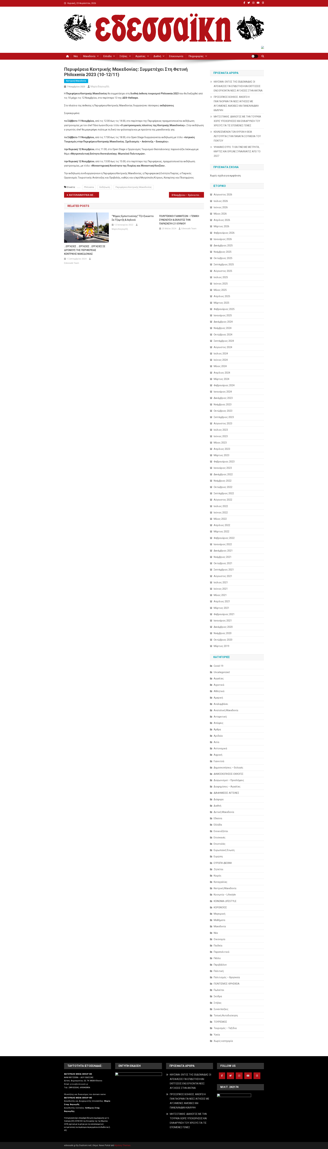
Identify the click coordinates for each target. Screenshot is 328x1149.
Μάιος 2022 (220, 518)
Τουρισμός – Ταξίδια (225, 1028)
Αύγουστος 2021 (223, 576)
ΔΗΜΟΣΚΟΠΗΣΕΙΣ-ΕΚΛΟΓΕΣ (228, 774)
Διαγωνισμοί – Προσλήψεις (229, 780)
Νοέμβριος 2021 (222, 557)
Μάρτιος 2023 (221, 455)
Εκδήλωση (104, 187)
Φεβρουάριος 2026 (224, 232)
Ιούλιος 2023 (221, 429)
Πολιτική (219, 971)
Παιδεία (218, 945)
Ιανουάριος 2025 (223, 315)
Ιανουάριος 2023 (223, 468)
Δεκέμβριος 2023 (223, 398)
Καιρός (217, 875)
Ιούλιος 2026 (221, 201)
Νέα (76, 56)
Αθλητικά (219, 691)
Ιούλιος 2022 (221, 506)
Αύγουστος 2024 (223, 347)
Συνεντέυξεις (221, 1009)
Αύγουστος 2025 (223, 271)
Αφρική (218, 754)
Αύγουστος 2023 (223, 423)
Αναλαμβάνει (221, 704)
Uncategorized (222, 672)
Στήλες (123, 56)
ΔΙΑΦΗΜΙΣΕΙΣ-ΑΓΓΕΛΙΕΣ (226, 793)
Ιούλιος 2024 (221, 353)
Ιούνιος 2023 (221, 436)
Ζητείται (218, 869)
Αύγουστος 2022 (223, 499)
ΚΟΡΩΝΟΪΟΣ (220, 907)
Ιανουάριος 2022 (223, 544)
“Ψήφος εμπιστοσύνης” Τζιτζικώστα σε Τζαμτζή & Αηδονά (133, 218)
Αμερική (218, 697)
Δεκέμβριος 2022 (223, 474)
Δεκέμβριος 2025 (223, 245)
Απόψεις (218, 723)
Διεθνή (157, 56)
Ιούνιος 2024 (221, 359)
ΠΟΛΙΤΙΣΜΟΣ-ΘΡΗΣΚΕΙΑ (227, 983)
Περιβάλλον (220, 964)
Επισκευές (220, 837)
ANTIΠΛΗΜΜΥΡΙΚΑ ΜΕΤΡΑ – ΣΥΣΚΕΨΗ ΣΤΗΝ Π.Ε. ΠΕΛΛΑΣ (84, 195)
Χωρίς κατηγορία (223, 1041)
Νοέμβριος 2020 (222, 633)
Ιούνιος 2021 (221, 588)
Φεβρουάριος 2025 (224, 309)
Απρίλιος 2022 (222, 525)
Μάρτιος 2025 (221, 302)
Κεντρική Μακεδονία (76, 81)
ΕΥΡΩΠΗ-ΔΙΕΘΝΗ (223, 863)
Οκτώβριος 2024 (223, 334)
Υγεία (217, 1034)
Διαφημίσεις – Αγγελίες (227, 786)
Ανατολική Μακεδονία (226, 710)
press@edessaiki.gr (79, 1084)
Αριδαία (218, 735)
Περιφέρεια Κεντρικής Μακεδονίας (133, 187)
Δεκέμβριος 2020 (223, 627)
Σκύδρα (218, 996)
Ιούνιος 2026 (221, 207)
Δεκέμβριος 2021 (223, 550)
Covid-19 (218, 666)
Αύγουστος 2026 (223, 194)
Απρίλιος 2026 (222, 220)
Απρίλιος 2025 (222, 296)
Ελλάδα (107, 56)
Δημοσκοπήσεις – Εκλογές (228, 767)
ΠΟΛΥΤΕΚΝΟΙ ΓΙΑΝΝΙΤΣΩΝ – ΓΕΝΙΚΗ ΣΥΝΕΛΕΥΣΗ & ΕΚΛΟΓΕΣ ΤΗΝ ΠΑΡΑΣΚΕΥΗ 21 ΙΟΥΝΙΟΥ (179, 220)
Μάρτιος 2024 (221, 379)
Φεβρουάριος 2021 (224, 614)
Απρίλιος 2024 (222, 372)
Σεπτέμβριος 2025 (224, 264)
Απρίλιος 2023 (222, 449)
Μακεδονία (89, 56)
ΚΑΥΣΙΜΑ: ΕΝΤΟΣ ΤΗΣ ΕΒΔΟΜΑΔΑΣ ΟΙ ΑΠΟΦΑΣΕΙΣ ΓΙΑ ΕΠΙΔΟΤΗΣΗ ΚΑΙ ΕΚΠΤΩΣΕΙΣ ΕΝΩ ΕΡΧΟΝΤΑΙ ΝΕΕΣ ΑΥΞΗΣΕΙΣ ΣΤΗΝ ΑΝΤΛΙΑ (238, 86)
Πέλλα (217, 958)
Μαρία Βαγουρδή (100, 86)
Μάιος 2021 (220, 595)
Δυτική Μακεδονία (224, 812)
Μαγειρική (219, 913)
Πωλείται (219, 990)
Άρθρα (217, 729)
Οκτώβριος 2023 (223, 410)
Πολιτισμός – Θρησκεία (227, 977)
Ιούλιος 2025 (221, 277)
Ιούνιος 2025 (221, 283)
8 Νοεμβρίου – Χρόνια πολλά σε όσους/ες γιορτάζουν (188, 195)
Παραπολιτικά (221, 952)
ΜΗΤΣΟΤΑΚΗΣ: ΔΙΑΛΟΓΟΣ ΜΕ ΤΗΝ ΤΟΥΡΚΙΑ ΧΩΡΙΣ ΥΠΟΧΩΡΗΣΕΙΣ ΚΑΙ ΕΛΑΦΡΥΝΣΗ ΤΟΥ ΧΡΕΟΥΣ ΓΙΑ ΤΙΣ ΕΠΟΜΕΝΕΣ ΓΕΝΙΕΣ (237, 121)
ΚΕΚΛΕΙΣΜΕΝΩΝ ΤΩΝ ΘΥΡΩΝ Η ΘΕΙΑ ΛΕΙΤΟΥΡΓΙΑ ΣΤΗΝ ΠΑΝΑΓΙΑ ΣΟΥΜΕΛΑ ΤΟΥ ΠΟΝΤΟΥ (237, 136)
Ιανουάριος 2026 (223, 239)
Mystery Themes (123, 1145)
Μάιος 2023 (220, 442)
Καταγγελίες (220, 882)
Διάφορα (218, 799)
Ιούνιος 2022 (221, 512)
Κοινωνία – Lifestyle (225, 894)
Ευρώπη (218, 856)
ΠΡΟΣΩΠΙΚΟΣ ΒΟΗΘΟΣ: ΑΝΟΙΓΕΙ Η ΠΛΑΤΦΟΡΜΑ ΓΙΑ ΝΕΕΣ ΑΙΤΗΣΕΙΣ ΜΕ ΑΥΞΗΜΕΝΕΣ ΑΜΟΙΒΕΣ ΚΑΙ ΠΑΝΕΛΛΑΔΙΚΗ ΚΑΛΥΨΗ (236, 104)
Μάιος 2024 (220, 366)
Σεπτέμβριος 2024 (224, 341)
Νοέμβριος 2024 (222, 328)
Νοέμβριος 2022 (222, 480)
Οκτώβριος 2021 (223, 563)
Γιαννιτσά (219, 761)
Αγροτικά (219, 684)
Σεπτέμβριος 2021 (224, 569)
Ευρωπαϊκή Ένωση (224, 850)
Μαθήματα (219, 920)
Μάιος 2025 (220, 290)
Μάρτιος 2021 (221, 608)
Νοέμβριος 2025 (222, 251)
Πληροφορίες (196, 56)
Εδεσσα (218, 818)
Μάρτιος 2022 (221, 531)
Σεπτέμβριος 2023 (224, 417)
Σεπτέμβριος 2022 (224, 493)
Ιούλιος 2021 (221, 582)
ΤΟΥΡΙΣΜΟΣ (220, 1021)
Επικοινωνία (176, 56)
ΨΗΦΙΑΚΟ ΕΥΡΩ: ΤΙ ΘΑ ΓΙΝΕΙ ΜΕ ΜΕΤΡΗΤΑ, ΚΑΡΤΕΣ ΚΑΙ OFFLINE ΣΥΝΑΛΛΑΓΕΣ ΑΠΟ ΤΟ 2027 (237, 151)
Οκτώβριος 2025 (223, 258)
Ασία (216, 742)
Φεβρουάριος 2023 (224, 461)
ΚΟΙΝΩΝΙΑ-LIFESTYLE (225, 901)
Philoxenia (89, 187)
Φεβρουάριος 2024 (224, 385)
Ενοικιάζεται (221, 831)
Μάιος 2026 (220, 213)
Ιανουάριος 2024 (223, 391)
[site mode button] (254, 56)
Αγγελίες (140, 56)
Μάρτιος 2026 (221, 226)
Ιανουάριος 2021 (223, 620)
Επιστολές (220, 843)
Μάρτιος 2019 (221, 646)
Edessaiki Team (71, 263)
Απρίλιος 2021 (222, 601)
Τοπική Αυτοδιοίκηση (226, 1015)
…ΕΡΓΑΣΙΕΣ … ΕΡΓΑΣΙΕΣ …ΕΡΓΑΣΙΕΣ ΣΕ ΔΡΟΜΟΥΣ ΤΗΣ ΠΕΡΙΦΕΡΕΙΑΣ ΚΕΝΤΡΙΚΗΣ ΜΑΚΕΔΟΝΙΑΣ (84, 250)
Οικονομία (219, 939)
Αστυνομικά (220, 748)
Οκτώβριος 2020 (223, 639)
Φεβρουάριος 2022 (224, 538)
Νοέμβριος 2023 (222, 404)
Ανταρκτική (220, 716)
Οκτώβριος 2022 (223, 487)
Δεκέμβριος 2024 (223, 321)
